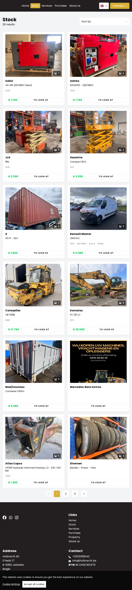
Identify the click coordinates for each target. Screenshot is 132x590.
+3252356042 (81, 556)
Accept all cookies (34, 584)
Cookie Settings (11, 584)
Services (47, 6)
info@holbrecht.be (84, 560)
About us (74, 6)
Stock (35, 6)
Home (25, 6)
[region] (66, 580)
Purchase (61, 6)
